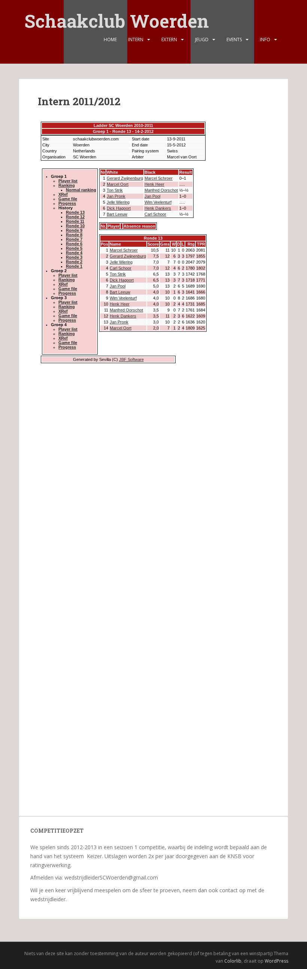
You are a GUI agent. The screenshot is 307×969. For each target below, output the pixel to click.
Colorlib (232, 961)
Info (265, 39)
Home (110, 39)
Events (234, 39)
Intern (135, 39)
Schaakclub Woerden (116, 16)
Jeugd (202, 39)
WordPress (276, 961)
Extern (169, 39)
